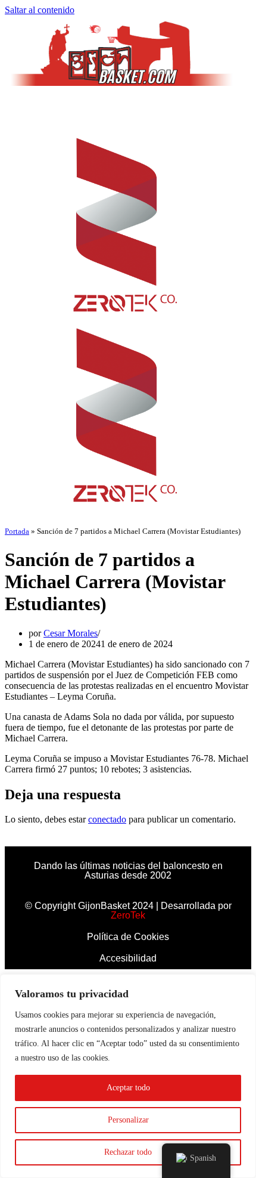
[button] (128, 109)
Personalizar (128, 1119)
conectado (107, 819)
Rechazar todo (128, 1152)
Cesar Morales (70, 633)
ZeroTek (128, 915)
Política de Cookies (128, 937)
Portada (17, 531)
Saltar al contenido (39, 10)
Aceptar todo (128, 1087)
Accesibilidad (128, 958)
